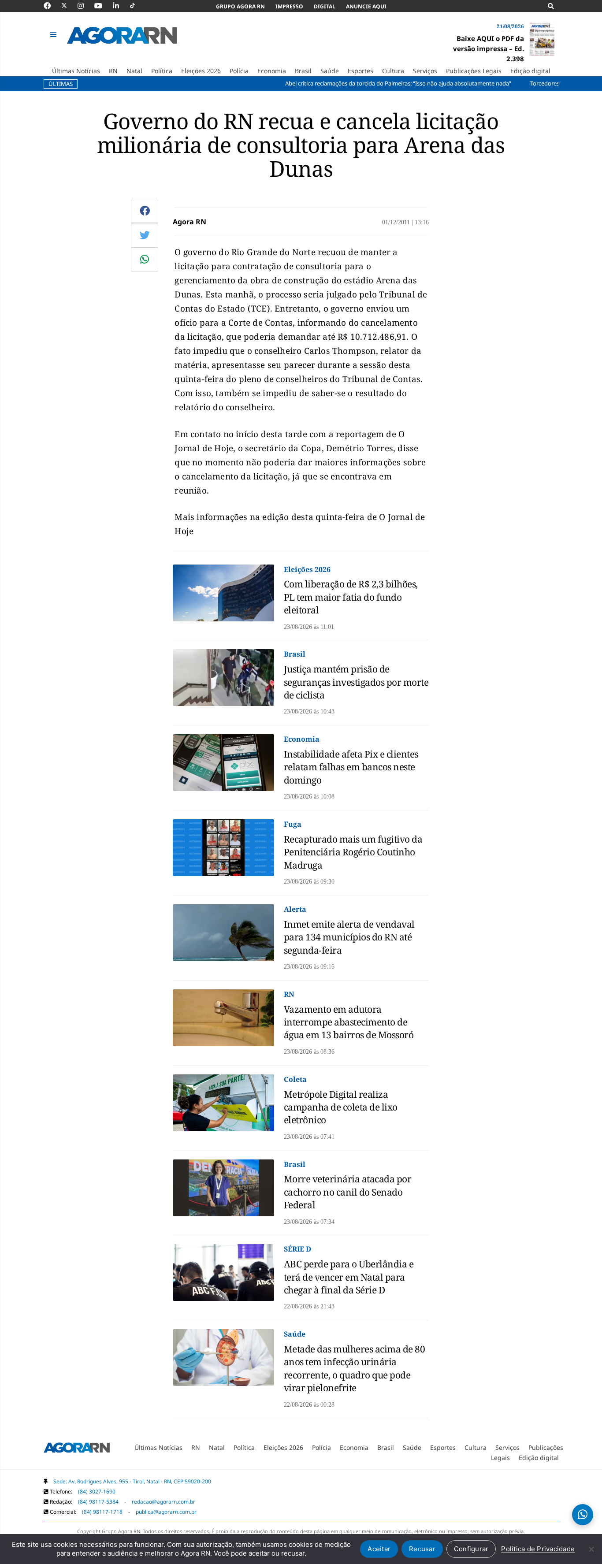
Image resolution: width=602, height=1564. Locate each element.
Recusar (422, 1549)
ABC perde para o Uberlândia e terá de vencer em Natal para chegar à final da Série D (349, 1277)
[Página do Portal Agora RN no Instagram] (85, 6)
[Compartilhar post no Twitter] (145, 235)
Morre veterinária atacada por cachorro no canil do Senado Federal (348, 1192)
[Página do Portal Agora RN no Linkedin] (120, 6)
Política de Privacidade (538, 1549)
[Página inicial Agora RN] (77, 1449)
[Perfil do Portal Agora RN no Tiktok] (137, 6)
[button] (54, 34)
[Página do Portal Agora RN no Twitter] (69, 6)
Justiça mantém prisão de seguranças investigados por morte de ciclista (356, 682)
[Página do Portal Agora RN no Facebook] (51, 6)
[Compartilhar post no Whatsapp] (144, 259)
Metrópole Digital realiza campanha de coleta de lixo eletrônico (341, 1107)
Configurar (471, 1549)
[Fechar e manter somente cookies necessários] (591, 1549)
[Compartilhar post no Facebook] (145, 211)
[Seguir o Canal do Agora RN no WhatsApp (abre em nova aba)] (582, 1514)
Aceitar (379, 1549)
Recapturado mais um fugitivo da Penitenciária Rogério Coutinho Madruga (353, 852)
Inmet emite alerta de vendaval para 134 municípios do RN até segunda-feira (349, 937)
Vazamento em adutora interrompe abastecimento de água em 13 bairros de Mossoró (349, 1022)
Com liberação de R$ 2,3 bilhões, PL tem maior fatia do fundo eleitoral (351, 597)
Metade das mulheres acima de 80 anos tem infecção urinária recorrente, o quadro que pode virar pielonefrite (354, 1368)
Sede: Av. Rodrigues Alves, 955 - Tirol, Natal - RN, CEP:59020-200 (132, 1481)
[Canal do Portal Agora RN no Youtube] (102, 6)
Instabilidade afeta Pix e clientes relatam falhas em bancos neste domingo (351, 767)
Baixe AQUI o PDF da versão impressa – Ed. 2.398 (488, 48)
